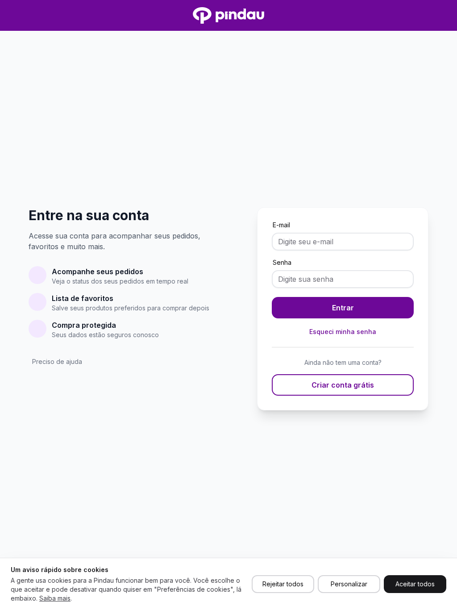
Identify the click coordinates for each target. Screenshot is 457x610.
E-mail (281, 225)
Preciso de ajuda (57, 361)
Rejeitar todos (282, 584)
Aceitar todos (415, 584)
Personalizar (349, 584)
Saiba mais (55, 598)
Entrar (343, 307)
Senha (282, 262)
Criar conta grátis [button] (343, 384)
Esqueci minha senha (342, 331)
